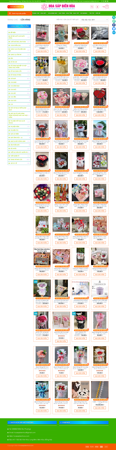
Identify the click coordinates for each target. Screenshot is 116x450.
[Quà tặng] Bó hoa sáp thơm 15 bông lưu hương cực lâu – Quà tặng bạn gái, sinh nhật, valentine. (100, 367)
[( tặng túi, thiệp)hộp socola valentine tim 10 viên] (80, 33)
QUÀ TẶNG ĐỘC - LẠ (16, 137)
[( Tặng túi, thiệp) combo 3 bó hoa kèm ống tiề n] (61, 33)
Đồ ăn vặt (14, 62)
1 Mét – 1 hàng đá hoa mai (99, 402)
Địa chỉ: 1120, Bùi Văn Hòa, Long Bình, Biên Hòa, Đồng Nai (30, 439)
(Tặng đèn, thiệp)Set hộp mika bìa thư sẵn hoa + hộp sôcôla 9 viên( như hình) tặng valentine (100, 205)
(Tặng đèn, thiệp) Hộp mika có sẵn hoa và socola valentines (80, 205)
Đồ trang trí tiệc (16, 75)
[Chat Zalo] (114, 32)
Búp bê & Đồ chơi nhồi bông (17, 37)
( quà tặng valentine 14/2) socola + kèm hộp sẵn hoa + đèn (42, 45)
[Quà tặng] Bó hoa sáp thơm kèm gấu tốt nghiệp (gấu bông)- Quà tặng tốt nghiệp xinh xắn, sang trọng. (42, 402)
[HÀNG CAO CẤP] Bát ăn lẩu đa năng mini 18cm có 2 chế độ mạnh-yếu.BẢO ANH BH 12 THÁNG (100, 300)
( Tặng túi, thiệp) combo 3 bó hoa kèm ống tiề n (61, 45)
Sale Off (76, 13)
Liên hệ (98, 13)
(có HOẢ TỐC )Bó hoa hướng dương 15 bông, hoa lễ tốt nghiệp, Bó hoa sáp (61, 77)
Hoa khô (13, 89)
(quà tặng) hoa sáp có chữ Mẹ (42, 173)
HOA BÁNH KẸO (52, 13)
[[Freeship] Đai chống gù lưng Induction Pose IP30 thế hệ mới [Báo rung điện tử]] (80, 288)
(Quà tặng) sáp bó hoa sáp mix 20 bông (61, 173)
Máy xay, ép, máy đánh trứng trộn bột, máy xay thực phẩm (18, 115)
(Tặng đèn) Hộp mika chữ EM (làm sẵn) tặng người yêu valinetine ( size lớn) (42, 237)
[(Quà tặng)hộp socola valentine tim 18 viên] (42, 192)
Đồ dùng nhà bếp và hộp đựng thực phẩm (17, 66)
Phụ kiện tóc (14, 130)
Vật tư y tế (14, 163)
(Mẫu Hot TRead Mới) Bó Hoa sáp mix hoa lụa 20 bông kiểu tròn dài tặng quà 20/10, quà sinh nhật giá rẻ (80, 109)
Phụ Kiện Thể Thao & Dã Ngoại (17, 121)
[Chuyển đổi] (29, 32)
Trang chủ (35, 13)
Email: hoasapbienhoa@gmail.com (22, 432)
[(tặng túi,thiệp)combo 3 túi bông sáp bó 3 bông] (100, 256)
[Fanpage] (114, 25)
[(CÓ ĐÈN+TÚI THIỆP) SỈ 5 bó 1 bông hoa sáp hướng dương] (42, 65)
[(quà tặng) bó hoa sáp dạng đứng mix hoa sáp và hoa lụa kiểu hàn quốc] (61, 129)
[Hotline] (114, 17)
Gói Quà (13, 78)
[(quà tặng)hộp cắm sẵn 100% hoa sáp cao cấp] (100, 160)
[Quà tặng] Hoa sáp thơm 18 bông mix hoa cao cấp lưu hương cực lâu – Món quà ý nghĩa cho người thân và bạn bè (61, 402)
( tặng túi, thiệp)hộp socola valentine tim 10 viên (80, 45)
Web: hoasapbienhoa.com (19, 436)
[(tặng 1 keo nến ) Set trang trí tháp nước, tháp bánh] (61, 192)
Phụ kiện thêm (15, 126)
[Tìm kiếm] (91, 6)
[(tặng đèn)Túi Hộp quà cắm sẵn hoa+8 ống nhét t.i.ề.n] (42, 256)
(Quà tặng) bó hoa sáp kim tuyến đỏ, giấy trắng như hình (80, 141)
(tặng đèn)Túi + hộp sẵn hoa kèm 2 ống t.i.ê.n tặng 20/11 (99, 237)
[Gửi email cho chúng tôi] (107, 1)
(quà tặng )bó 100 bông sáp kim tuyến (99, 109)
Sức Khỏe (13, 148)
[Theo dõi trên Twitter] (105, 1)
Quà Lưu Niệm (15, 134)
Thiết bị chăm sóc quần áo (19, 152)
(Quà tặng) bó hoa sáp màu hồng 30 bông (100, 141)
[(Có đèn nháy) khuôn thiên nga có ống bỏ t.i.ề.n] (100, 33)
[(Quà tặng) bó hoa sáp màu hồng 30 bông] (100, 129)
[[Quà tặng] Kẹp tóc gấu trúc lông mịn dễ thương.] (80, 389)
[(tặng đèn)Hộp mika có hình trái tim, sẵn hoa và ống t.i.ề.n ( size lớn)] (80, 224)
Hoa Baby (13, 82)
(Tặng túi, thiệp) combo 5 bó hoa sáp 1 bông (80, 269)
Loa (12, 104)
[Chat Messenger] (114, 28)
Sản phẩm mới (15, 145)
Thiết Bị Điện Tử (15, 156)
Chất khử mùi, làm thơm (18, 41)
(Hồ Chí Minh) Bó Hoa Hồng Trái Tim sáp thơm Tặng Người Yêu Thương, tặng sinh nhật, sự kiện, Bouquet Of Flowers (99, 77)
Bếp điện (13, 32)
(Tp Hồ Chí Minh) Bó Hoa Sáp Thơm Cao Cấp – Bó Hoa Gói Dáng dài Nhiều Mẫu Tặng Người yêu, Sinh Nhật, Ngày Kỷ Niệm (42, 300)
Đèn (12, 58)
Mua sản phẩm (42, 51)
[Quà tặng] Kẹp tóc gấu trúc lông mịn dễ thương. (80, 402)
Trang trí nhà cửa (16, 159)
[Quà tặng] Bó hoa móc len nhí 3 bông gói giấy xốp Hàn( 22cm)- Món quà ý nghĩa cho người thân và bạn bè (42, 367)
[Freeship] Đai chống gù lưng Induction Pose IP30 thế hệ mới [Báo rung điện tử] (80, 300)
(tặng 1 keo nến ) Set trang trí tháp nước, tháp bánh (61, 205)
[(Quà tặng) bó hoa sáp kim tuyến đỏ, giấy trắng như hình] (80, 129)
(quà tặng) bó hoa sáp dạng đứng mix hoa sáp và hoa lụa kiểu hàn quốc (61, 141)
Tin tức (91, 13)
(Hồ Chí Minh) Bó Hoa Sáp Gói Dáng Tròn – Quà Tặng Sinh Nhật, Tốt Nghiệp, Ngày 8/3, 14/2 (42, 109)
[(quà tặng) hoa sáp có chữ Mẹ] (42, 160)
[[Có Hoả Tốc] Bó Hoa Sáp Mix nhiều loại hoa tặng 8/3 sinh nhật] (61, 288)
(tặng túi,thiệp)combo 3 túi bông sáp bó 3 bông (99, 269)
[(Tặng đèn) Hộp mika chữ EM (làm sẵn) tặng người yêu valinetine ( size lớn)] (42, 224)
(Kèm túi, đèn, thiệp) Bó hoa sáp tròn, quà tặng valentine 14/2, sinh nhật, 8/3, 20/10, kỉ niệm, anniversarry (61, 109)
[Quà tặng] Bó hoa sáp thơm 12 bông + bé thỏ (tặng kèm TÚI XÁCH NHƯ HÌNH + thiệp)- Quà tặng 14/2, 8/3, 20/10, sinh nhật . (80, 367)
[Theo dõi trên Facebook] (102, 1)
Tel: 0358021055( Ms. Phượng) (20, 429)
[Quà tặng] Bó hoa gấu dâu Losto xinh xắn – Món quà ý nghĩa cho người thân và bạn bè (100, 332)
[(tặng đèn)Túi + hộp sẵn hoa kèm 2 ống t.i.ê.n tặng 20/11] (100, 224)
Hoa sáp (43, 13)
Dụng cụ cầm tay (16, 54)
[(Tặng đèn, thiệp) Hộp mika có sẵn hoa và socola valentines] (80, 192)
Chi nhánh (83, 13)
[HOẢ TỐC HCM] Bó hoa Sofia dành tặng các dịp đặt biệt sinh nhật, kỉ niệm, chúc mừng (42, 332)
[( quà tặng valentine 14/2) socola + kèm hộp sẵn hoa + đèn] (42, 33)
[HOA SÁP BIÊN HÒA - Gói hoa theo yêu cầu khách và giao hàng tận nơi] (58, 6)
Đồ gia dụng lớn (16, 71)
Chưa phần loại (15, 45)
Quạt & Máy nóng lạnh (18, 141)
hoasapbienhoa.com (26, 445)
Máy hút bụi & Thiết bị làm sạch (17, 108)
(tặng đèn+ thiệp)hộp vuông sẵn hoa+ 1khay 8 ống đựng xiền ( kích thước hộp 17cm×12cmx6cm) (61, 269)
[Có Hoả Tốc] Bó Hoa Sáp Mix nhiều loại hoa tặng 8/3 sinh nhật (61, 300)
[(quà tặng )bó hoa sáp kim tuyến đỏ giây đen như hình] (42, 129)
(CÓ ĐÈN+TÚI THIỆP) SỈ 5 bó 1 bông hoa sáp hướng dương (42, 77)
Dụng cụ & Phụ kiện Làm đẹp (17, 50)
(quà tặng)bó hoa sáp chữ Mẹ (80, 173)
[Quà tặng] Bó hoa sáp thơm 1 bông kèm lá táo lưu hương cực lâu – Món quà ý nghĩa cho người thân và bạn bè (61, 367)
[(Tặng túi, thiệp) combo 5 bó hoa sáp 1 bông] (80, 256)
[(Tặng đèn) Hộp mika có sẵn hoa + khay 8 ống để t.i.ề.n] (61, 224)
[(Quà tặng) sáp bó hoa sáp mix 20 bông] (61, 160)
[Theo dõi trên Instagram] (103, 1)
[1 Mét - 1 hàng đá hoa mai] (100, 389)
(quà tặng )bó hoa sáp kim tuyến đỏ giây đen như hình (42, 141)
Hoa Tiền (69, 13)
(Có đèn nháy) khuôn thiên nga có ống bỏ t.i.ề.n (100, 45)
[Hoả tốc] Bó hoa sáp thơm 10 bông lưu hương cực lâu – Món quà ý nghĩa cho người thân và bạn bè (61, 332)
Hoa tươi (13, 100)
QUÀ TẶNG (62, 13)
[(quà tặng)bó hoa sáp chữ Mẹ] (80, 160)
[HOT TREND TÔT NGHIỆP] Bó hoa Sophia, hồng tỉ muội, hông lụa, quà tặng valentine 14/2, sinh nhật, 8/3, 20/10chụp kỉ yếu (80, 332)
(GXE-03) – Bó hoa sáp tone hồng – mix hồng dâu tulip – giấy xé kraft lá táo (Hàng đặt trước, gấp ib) (80, 77)
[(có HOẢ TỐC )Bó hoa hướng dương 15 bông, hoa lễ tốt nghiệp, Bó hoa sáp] (61, 65)
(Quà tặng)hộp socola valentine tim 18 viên (42, 205)
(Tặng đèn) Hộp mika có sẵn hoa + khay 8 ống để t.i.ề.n (61, 237)
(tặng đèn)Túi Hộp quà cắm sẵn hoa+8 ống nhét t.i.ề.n (42, 269)
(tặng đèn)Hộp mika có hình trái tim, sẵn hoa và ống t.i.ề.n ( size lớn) (80, 237)
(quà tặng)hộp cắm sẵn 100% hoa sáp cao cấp (99, 173)
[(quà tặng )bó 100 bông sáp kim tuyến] (100, 97)
